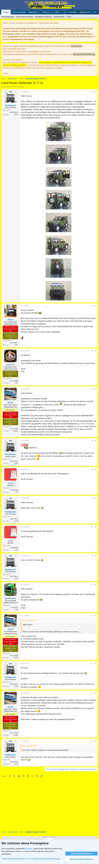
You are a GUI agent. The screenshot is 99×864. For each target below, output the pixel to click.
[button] (39, 12)
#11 (94, 615)
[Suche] (95, 12)
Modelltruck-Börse (43, 16)
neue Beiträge (19, 12)
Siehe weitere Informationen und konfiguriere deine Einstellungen (30, 858)
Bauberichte (59, 16)
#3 (95, 351)
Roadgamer (7, 86)
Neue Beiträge (7, 16)
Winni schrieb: (27, 620)
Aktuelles (33, 12)
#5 (95, 440)
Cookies (28, 848)
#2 (95, 306)
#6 (95, 469)
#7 (95, 498)
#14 (94, 741)
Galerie (46, 12)
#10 (94, 584)
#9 (95, 555)
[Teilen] (91, 91)
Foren (6, 12)
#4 (95, 389)
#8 (95, 527)
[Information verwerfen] (95, 23)
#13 (94, 693)
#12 (94, 663)
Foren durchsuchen (24, 16)
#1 (95, 91)
